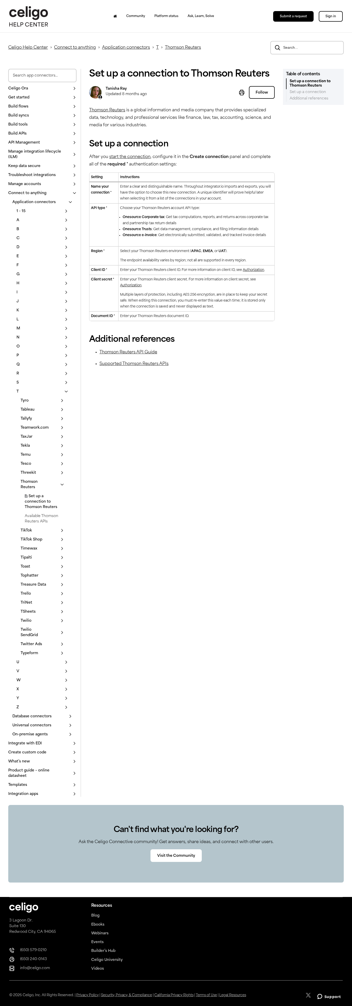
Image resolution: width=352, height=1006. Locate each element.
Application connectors (126, 48)
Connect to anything (75, 48)
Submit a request (293, 16)
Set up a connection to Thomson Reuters (41, 501)
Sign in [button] (330, 16)
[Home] (115, 16)
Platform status (166, 16)
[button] (42, 88)
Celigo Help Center (28, 48)
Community (135, 16)
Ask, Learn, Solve (201, 16)
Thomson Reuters (183, 48)
